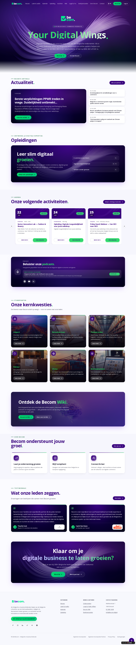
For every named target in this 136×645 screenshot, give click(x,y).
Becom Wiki (86, 609)
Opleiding (52, 3)
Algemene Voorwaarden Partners (97, 637)
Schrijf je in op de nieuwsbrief (25, 619)
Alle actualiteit (116, 83)
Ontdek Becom (74, 56)
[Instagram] (18, 625)
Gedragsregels (121, 637)
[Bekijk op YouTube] (29, 281)
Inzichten (60, 3)
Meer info (24, 240)
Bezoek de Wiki (25, 417)
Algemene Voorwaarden (79, 637)
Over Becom (94, 3)
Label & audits (36, 3)
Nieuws (27, 3)
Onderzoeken (87, 603)
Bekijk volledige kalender (113, 202)
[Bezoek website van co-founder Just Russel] (117, 527)
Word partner (75, 574)
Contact (102, 3)
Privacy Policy (111, 637)
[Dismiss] (134, 643)
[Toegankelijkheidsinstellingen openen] (131, 640)
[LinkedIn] (22, 625)
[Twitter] (27, 625)
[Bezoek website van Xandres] (59, 527)
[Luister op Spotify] (25, 281)
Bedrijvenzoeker (83, 3)
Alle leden (118, 498)
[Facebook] (13, 625)
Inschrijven (39, 240)
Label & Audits (64, 606)
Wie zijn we (117, 446)
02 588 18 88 (110, 609)
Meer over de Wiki (42, 417)
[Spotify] (37, 625)
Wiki (66, 3)
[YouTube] (32, 625)
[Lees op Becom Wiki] (33, 281)
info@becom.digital (111, 612)
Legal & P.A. (72, 3)
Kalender (45, 3)
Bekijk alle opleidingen (26, 174)
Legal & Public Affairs (89, 606)
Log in (126, 3)
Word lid (117, 3)
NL (110, 3)
